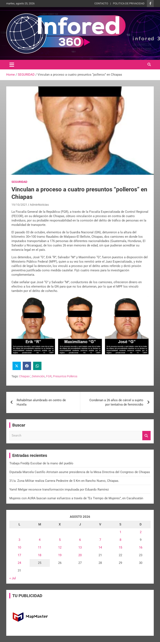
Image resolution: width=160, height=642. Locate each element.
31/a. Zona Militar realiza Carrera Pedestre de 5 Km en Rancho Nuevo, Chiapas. (64, 481)
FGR (49, 376)
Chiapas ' (25, 376)
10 (19, 547)
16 (140, 547)
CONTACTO (101, 3)
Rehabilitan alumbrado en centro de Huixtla (41, 402)
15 (120, 547)
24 (19, 563)
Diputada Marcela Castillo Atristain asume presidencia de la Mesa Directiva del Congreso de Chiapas (79, 472)
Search (146, 435)
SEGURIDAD (19, 181)
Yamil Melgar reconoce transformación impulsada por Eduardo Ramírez (59, 489)
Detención (38, 376)
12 (59, 547)
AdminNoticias (39, 204)
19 (59, 555)
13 (80, 547)
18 (39, 555)
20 (80, 555)
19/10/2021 (19, 204)
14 (100, 547)
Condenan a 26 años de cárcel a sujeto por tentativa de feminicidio (116, 402)
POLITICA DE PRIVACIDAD (129, 3)
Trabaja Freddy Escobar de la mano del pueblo (41, 463)
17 (19, 555)
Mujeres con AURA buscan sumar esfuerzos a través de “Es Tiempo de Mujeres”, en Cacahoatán (76, 498)
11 (39, 547)
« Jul (12, 578)
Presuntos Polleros (65, 376)
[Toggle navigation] (11, 64)
